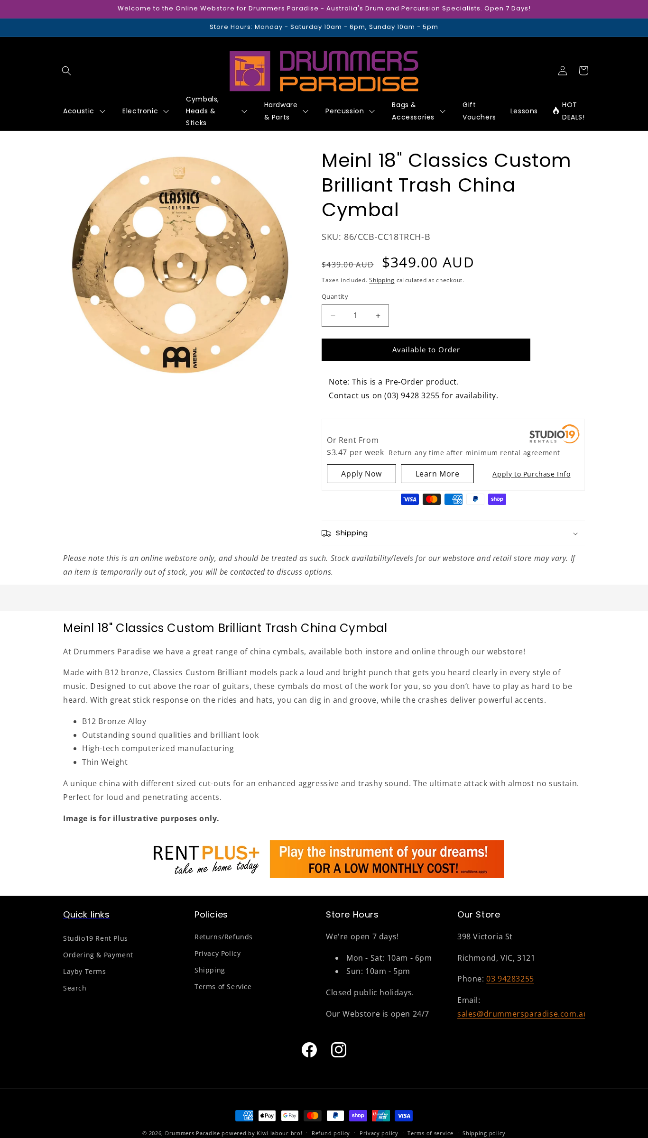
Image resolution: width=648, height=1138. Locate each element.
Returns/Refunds (223, 936)
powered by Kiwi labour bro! (262, 1133)
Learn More (438, 474)
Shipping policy (484, 1132)
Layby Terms (84, 971)
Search (75, 987)
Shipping (382, 280)
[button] (66, 70)
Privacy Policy (217, 953)
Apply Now (361, 474)
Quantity (335, 297)
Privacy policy (379, 1132)
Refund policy (331, 1132)
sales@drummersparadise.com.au (522, 1014)
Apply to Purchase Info (531, 474)
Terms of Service (223, 986)
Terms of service (430, 1132)
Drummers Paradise (192, 1133)
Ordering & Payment (98, 954)
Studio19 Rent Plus (95, 938)
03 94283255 (510, 978)
